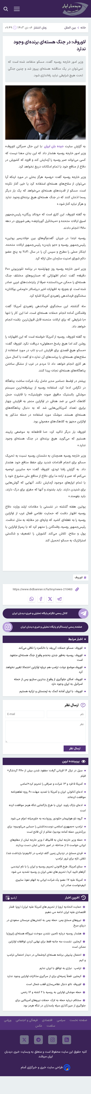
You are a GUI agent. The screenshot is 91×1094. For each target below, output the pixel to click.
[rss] (66, 1039)
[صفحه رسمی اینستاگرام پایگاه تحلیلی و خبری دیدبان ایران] (8, 627)
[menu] (16, 8)
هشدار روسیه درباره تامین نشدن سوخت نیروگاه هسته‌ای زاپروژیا (43, 933)
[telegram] (38, 1039)
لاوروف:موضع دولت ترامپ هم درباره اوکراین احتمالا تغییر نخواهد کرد (44, 669)
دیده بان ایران (54, 146)
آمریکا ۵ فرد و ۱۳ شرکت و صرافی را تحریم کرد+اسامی (51, 784)
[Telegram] (59, 599)
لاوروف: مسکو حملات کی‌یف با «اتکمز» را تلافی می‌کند (51, 648)
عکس (39, 1025)
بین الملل (70, 27)
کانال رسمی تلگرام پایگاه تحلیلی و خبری (39, 613)
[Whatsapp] (31, 599)
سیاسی (61, 1020)
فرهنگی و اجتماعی (27, 1020)
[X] (50, 599)
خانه (83, 27)
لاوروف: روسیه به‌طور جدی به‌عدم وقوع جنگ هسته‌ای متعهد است (46, 657)
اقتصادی (47, 1020)
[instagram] (52, 1039)
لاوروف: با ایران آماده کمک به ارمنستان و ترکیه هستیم (51, 691)
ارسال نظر (74, 748)
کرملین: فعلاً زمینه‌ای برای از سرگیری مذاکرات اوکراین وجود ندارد (44, 976)
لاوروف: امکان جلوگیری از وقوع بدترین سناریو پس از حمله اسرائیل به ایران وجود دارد (48, 681)
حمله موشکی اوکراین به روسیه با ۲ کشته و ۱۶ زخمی (51, 992)
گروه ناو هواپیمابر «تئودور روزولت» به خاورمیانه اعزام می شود (47, 818)
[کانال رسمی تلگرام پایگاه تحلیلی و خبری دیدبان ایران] (83, 613)
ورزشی (8, 1020)
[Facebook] (41, 599)
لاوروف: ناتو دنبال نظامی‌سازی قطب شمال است (53, 984)
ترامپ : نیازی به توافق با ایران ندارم (60, 968)
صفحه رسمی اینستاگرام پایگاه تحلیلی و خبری (51, 627)
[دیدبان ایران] (74, 9)
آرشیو (14, 898)
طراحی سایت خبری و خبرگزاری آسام (42, 1067)
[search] (6, 9)
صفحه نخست (78, 1020)
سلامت (51, 1025)
